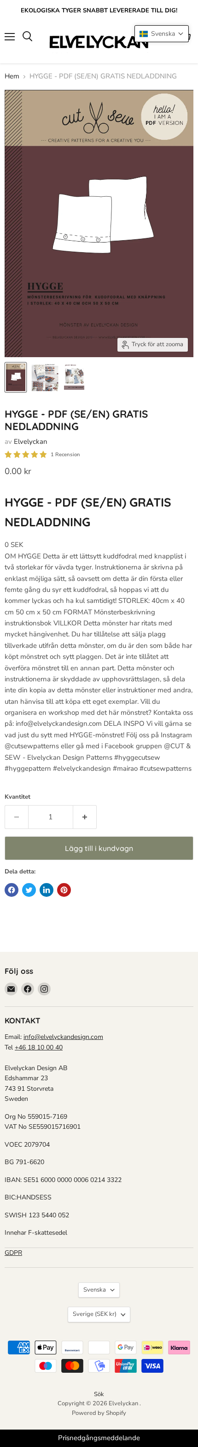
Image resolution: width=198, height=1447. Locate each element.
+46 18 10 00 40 (39, 1047)
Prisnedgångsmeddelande (99, 1437)
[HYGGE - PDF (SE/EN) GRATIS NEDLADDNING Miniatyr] (15, 377)
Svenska (94, 1290)
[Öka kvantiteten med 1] (85, 817)
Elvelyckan (30, 441)
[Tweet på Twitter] (29, 890)
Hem (12, 76)
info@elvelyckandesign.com (63, 1037)
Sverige (94, 1314)
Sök (99, 1394)
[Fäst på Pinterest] (64, 890)
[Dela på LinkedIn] (46, 890)
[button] (161, 34)
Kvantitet (17, 797)
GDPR (13, 1252)
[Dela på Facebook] (11, 890)
